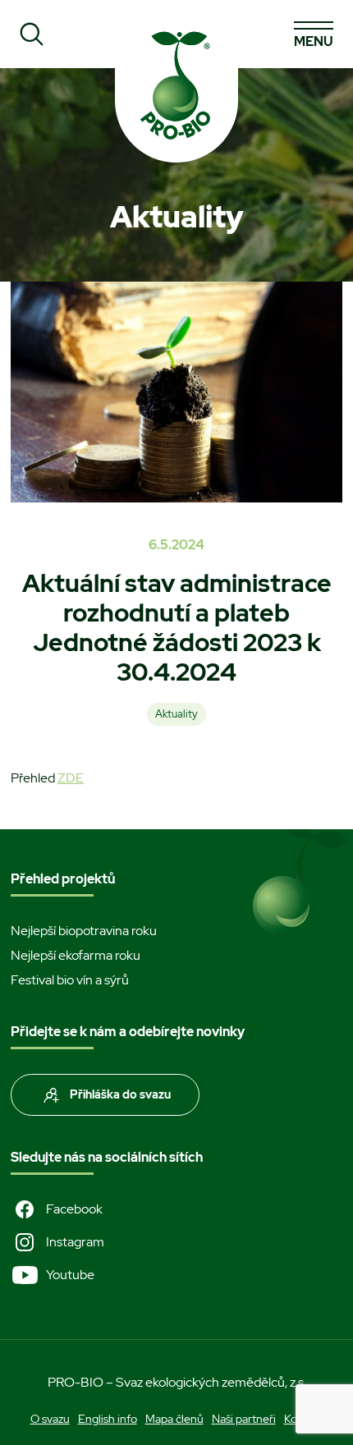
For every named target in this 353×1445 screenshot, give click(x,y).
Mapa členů (174, 1418)
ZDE (70, 778)
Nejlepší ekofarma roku (75, 955)
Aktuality (176, 714)
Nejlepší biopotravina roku (84, 930)
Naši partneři (244, 1418)
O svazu (50, 1418)
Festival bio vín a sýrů (70, 980)
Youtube (70, 1274)
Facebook (74, 1209)
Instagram (75, 1241)
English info (107, 1418)
